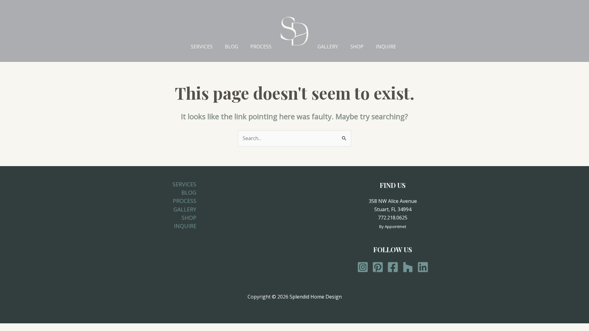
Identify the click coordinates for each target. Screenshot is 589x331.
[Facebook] (392, 267)
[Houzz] (408, 267)
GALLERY (328, 46)
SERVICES (202, 46)
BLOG (231, 46)
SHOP (357, 46)
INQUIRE (386, 46)
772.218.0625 (392, 217)
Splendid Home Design (316, 296)
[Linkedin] (423, 267)
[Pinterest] (377, 267)
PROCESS (260, 46)
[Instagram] (362, 267)
